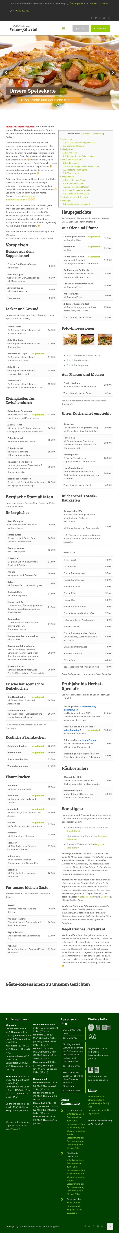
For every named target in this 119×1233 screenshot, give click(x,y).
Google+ (105, 897)
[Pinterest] (100, 17)
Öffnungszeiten (77, 3)
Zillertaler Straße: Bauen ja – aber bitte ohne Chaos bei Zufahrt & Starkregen (73, 1079)
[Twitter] (96, 17)
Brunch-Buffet (73, 831)
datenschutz (94, 1110)
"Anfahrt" (15, 1129)
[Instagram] (104, 17)
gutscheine (93, 1103)
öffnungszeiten (95, 1100)
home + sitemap (96, 1096)
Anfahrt (93, 3)
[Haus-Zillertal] (23, 28)
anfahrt (104, 1103)
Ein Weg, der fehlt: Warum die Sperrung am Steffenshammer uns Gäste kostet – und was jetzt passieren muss (73, 1053)
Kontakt (105, 3)
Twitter (92, 897)
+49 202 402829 (21, 10)
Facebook (83, 897)
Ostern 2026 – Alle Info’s (72, 1032)
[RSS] (108, 17)
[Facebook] (91, 17)
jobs (90, 1106)
